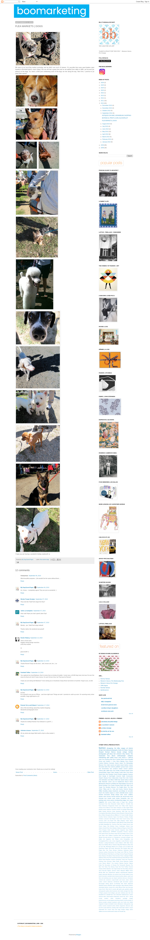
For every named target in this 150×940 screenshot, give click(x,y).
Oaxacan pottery (103, 852)
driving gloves (109, 883)
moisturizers (116, 896)
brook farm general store (109, 705)
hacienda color (116, 891)
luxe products (114, 768)
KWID (116, 779)
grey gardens (125, 889)
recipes (106, 903)
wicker (131, 909)
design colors (119, 794)
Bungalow (108, 815)
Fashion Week (120, 759)
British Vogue (106, 772)
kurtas (128, 796)
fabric (106, 766)
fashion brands (109, 887)
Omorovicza (111, 852)
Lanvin (110, 781)
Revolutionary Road (120, 857)
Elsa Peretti (127, 822)
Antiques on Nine (121, 807)
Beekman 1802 (120, 811)
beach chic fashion (104, 792)
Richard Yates (129, 857)
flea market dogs (44, 559)
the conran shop (109, 909)
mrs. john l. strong (128, 896)
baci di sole (122, 874)
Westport (123, 870)
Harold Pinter (106, 828)
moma (121, 896)
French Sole (130, 824)
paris (105, 800)
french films (105, 889)
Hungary (104, 830)
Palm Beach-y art (112, 854)
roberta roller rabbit (104, 770)
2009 (102, 145)
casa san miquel (113, 878)
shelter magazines (120, 905)
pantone (131, 768)
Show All (131, 713)
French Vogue (103, 826)
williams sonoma (103, 911)
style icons (112, 770)
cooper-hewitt (115, 879)
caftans (125, 876)
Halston (101, 828)
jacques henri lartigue (109, 892)
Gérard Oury (129, 826)
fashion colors (102, 796)
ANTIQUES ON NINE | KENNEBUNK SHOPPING (116, 115)
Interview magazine (120, 830)
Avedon (119, 809)
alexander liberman (107, 874)
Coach (124, 818)
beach (100, 876)
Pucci (126, 761)
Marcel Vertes (129, 781)
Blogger (78, 934)
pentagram (111, 900)
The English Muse (122, 787)
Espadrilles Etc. (108, 824)
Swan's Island (119, 763)
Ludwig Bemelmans (109, 842)
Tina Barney (111, 866)
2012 (102, 98)
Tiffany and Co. (107, 789)
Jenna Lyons (129, 833)
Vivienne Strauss (128, 789)
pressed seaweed (112, 902)
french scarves (112, 889)
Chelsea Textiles (128, 816)
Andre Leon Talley (120, 805)
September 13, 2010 (36, 638)
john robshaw (121, 892)
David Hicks (102, 774)
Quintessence (104, 690)
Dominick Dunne (112, 774)
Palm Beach (104, 854)
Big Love (127, 811)
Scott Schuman (108, 861)
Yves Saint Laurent (109, 765)
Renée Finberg (25, 638)
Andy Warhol (122, 757)
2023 (102, 90)
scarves (105, 905)
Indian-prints (115, 778)
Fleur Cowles (123, 824)
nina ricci (130, 798)
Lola (110, 841)
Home (55, 772)
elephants (130, 883)
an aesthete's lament (107, 725)
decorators (107, 794)
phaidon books (123, 900)
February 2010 (106, 139)
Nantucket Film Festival (121, 848)
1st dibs (117, 748)
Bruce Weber (102, 815)
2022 (102, 93)
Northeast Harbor (128, 850)
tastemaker (101, 909)
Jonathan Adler (117, 835)
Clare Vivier (119, 818)
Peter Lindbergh (124, 855)
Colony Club (130, 818)
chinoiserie (130, 878)
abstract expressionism (121, 872)
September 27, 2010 (38, 730)
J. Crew (113, 761)
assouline (130, 791)
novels (100, 898)
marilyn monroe (123, 768)
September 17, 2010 (43, 705)
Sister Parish (116, 861)
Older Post (90, 772)
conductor (108, 879)
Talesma (121, 863)
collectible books (123, 792)
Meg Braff (120, 844)
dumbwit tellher (106, 734)
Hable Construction (127, 776)
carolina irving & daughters (109, 708)
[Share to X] (56, 559)
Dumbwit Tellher (26, 672)
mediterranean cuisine (127, 894)
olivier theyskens (115, 898)
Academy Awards (125, 770)
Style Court (130, 785)
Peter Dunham (116, 855)
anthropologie (121, 756)
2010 (102, 103)
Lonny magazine (116, 841)
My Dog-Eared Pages (27, 587)
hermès (113, 796)
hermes (109, 796)
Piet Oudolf (112, 857)
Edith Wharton (120, 822)
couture (131, 765)
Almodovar (105, 805)
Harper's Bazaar (103, 778)
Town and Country (117, 789)
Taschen (126, 863)
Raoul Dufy (123, 785)
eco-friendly (117, 883)
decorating (106, 750)
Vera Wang (125, 868)
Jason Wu (117, 833)
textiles (118, 770)
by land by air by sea (107, 731)
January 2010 (106, 142)
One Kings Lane (119, 852)
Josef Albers (110, 779)
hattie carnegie (124, 891)
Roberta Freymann (109, 763)
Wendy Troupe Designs (28, 599)
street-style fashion (124, 907)
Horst (109, 778)
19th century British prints (112, 802)
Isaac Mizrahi (129, 830)
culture (100, 881)
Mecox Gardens (113, 844)
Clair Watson (112, 818)
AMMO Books (114, 757)
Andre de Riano (123, 750)
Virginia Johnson (111, 870)
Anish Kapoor (129, 805)
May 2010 (105, 131)
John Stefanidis (103, 779)
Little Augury (104, 685)
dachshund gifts (118, 881)
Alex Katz (107, 803)
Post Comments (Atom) (30, 775)
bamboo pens (129, 874)
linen (112, 894)
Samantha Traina (120, 859)
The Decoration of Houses (109, 865)
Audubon (114, 809)
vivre (128, 800)
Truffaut (126, 866)
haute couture (129, 766)
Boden (131, 813)
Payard (126, 854)
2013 (102, 95)
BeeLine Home (111, 811)
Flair (118, 824)
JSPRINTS (113, 831)
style (108, 757)
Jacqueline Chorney (122, 831)
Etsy (123, 754)
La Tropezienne (116, 837)
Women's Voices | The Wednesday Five (112, 681)
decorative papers (128, 881)
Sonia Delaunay (124, 861)
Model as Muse (127, 844)
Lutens (117, 842)
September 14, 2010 (43, 661)
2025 (102, 85)
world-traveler (110, 911)
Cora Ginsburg (106, 759)
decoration (101, 766)
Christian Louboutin (104, 818)
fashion (102, 748)
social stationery (107, 907)
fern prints (115, 887)
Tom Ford (121, 866)
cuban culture (129, 879)
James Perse (104, 833)
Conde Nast (122, 772)
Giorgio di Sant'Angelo (108, 776)
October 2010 (106, 110)
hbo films (130, 891)
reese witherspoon (119, 903)
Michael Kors (102, 783)
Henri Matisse (113, 828)
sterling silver (115, 907)
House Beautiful (128, 759)
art (127, 748)
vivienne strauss (26, 730)
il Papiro (101, 892)
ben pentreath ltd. (106, 698)
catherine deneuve (122, 878)
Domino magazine (123, 774)
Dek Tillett (117, 820)
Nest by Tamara (105, 679)
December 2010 (107, 105)
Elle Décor (113, 759)
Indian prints (110, 830)
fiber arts (125, 887)
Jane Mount (111, 833)
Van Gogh (114, 868)
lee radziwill (107, 894)
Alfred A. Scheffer (125, 803)
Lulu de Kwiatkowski (118, 781)
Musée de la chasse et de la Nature (121, 846)
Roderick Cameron (110, 859)
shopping (110, 748)
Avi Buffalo (124, 809)
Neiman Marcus (110, 752)
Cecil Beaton (120, 816)
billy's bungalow (106, 701)
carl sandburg (104, 878)
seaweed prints (111, 905)
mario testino (116, 798)
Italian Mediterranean (104, 831)
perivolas (117, 900)
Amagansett (111, 805)
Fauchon (114, 824)
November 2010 (107, 108)
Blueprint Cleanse (124, 813)
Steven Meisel (106, 863)
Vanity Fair (119, 868)
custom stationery (108, 881)
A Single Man (124, 802)
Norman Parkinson (118, 850)
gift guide (119, 889)
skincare (128, 905)
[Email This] (52, 559)
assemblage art (123, 791)
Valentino (108, 868)
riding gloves (127, 903)
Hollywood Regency (122, 828)
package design (128, 898)
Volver (118, 870)
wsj (124, 911)
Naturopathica (122, 783)
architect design (106, 728)
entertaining (102, 757)
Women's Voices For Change (109, 683)
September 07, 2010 (42, 599)
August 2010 (106, 124)
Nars (129, 848)
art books (117, 765)
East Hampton (112, 822)
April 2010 (105, 134)
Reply (22, 581)
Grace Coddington (120, 826)
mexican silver (102, 896)
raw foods (123, 902)
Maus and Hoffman (104, 844)
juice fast (128, 892)
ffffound (121, 887)
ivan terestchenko (104, 768)
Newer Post (19, 772)
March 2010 (106, 136)
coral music (122, 879)
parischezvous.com (103, 900)
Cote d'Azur (129, 772)
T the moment (114, 863)
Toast (116, 866)
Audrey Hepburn (107, 809)
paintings (101, 800)
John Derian (129, 778)
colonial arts (102, 879)
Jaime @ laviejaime (27, 611)
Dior (107, 774)
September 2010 (107, 113)
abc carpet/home (110, 872)
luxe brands (107, 798)
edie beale (124, 883)
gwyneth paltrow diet (106, 891)
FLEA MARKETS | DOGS (109, 120)
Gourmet (118, 776)
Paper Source (120, 854)
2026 (102, 82)
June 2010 (105, 129)
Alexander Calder (115, 803)
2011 (102, 100)
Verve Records (103, 870)
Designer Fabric (125, 820)
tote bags (117, 909)
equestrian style (120, 885)
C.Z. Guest (122, 815)
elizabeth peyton (103, 885)
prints (119, 902)
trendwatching (118, 800)
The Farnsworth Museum (123, 865)
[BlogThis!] (54, 559)
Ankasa (101, 807)
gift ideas (110, 754)
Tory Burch (111, 756)
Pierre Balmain (120, 761)
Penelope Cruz (106, 785)
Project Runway (115, 785)
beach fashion (124, 765)
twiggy (124, 800)
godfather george (120, 766)
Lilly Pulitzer (115, 839)
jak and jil (123, 796)
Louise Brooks (125, 841)
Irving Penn (122, 778)
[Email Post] (17, 562)
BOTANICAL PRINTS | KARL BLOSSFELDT (115, 118)
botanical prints (119, 876)
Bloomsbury (109, 813)
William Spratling (103, 791)
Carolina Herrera (103, 816)
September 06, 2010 (35, 575)
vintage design (125, 909)
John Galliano (109, 835)
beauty (119, 752)
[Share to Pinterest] (60, 559)
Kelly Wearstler (103, 781)
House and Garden (104, 761)
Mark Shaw (130, 842)
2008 (102, 148)
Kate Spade (121, 779)
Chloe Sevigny (115, 772)
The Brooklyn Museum (109, 787)
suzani (131, 907)
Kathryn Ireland (129, 779)
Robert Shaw (102, 859)
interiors (118, 796)
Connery (101, 820)
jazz (117, 892)
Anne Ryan (113, 807)
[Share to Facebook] (58, 559)
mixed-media (110, 896)
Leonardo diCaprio (125, 837)
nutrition (106, 898)
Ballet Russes (102, 811)
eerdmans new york (107, 711)
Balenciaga (130, 809)
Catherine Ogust (112, 816)
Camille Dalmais (129, 815)
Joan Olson (102, 835)
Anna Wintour (106, 807)
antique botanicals (113, 791)
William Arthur (129, 870)
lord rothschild (117, 894)
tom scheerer (118, 754)
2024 (102, 88)
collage (125, 752)
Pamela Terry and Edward (29, 705)
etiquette (126, 885)
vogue (123, 748)
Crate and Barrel (108, 820)
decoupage (102, 883)
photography (114, 750)
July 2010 (105, 126)
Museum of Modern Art (112, 783)
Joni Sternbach (126, 835)
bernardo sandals (106, 876)
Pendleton (109, 855)
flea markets (111, 766)
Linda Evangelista (125, 839)
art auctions (116, 874)
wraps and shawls (118, 911)
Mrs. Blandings (107, 846)
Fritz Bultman (110, 826)
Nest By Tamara (105, 687)
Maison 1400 (122, 842)
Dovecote (106, 822)
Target (100, 787)
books (113, 876)
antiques (130, 756)
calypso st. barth (114, 792)
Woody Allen (102, 872)
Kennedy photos (107, 837)
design (113, 794)
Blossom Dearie (116, 813)
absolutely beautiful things (109, 721)
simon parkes (110, 800)
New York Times (107, 850)
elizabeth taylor (111, 885)
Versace (131, 868)
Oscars (128, 754)
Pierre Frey (106, 857)
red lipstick (111, 903)
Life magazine (107, 839)
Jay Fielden (123, 833)
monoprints (124, 798)
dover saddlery (128, 794)
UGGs (104, 868)
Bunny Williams (115, 815)
